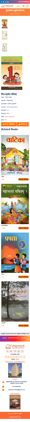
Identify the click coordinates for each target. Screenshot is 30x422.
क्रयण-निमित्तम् (9, 124)
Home (11, 13)
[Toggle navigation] (27, 6)
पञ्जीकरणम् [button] (26, 1)
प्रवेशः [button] (20, 1)
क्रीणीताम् (23, 124)
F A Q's (28, 338)
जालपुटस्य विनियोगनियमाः (14, 338)
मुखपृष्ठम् (4, 338)
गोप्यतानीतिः (23, 338)
